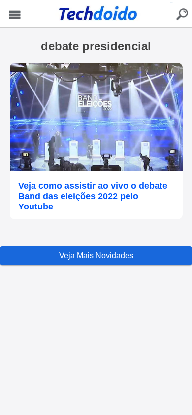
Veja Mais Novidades (96, 255)
